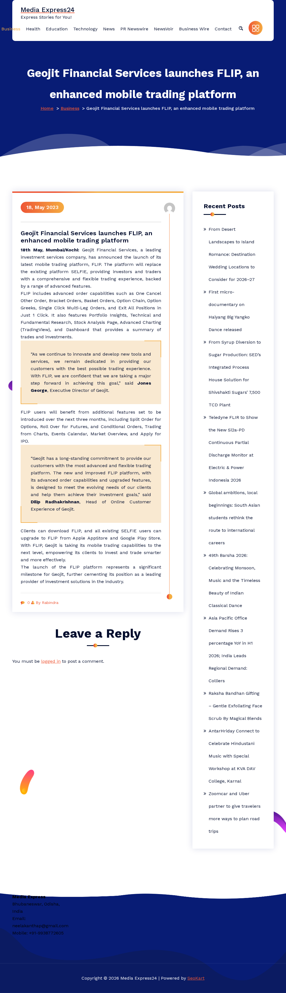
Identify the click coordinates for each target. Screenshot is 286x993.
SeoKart (195, 978)
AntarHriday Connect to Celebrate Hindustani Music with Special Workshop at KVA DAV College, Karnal (234, 756)
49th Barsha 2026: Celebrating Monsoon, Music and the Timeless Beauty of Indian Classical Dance (234, 580)
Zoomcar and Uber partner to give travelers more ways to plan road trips (235, 812)
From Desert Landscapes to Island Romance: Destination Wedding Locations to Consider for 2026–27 (232, 254)
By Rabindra (47, 602)
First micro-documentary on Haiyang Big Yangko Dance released (229, 310)
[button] (241, 28)
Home (47, 108)
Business (70, 108)
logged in (51, 661)
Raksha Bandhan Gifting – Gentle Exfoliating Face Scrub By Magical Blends (235, 706)
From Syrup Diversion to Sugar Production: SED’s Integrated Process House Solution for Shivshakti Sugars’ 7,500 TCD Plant (235, 373)
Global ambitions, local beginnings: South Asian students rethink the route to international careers (234, 517)
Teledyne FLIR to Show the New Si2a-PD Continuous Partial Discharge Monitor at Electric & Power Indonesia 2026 (233, 449)
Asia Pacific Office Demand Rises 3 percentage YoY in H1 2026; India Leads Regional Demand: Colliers (231, 649)
